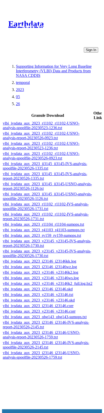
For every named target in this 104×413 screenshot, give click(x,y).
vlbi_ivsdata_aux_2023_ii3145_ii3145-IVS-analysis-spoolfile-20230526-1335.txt (45, 166)
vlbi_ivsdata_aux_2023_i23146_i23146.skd (38, 289)
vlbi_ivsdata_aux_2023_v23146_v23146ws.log (41, 278)
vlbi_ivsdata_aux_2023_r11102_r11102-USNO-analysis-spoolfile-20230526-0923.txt (41, 155)
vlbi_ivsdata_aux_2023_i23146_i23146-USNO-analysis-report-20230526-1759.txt (41, 334)
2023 (20, 89)
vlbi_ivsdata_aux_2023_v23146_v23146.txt (38, 294)
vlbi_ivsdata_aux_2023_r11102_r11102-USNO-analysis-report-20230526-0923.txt (41, 135)
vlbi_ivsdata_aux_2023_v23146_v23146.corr (39, 311)
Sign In (91, 50)
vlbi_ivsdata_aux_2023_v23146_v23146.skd (39, 300)
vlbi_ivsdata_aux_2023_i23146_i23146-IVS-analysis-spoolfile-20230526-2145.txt (46, 344)
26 (18, 104)
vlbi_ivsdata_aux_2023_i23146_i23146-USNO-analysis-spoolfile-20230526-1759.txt (41, 355)
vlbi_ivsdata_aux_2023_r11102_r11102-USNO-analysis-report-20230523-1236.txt (41, 145)
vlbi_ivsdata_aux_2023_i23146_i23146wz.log (40, 267)
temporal (23, 82)
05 (18, 97)
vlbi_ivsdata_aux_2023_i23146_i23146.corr (38, 306)
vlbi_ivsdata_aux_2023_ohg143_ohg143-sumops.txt (45, 317)
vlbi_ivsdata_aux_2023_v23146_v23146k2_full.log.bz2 (47, 283)
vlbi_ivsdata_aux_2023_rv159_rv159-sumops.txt (42, 235)
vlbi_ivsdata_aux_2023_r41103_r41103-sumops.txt (44, 230)
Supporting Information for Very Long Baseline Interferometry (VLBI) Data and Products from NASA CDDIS (54, 71)
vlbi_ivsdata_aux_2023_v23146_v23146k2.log (40, 272)
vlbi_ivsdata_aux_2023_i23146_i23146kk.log (39, 261)
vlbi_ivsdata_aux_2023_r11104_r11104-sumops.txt (43, 224)
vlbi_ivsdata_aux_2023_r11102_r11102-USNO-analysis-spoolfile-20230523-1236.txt (41, 125)
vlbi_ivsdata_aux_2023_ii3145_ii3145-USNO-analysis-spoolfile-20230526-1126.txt (47, 196)
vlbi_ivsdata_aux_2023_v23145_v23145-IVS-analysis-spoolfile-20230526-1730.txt (47, 253)
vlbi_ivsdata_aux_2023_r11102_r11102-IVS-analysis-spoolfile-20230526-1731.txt (46, 206)
